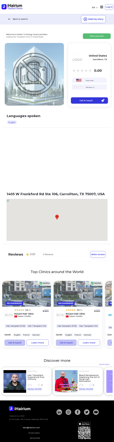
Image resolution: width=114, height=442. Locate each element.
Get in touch (86, 100)
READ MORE (35, 389)
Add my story (95, 19)
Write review (98, 254)
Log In (109, 7)
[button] (57, 217)
